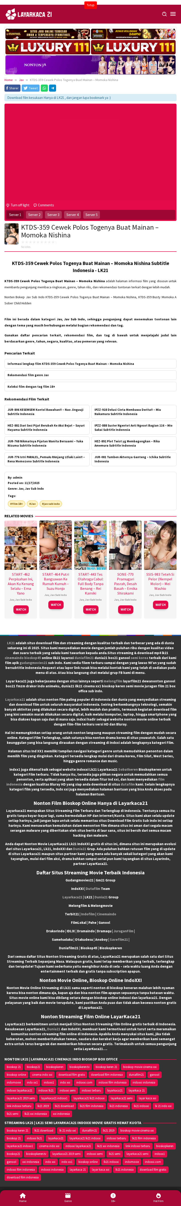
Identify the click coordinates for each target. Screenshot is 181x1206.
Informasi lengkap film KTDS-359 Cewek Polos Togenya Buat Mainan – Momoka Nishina (71, 364)
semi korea (139, 658)
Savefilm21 (119, 939)
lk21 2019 (43, 1106)
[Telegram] (52, 88)
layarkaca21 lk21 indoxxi (89, 1098)
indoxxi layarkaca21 (19, 1090)
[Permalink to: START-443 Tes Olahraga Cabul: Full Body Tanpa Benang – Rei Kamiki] (90, 544)
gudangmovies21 (33, 662)
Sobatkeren (128, 769)
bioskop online (16, 1075)
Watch (21, 609)
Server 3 (53, 214)
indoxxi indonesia (144, 1082)
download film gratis (71, 1075)
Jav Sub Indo (23, 599)
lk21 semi (12, 1114)
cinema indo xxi (42, 1075)
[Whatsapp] (44, 88)
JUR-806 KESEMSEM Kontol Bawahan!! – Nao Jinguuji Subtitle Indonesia (45, 412)
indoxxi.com (84, 1082)
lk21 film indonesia (91, 1106)
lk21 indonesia (119, 1106)
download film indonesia (107, 1075)
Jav (12, 599)
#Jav (32, 503)
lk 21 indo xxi (163, 1106)
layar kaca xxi (147, 1098)
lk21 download (64, 1106)
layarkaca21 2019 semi (21, 1098)
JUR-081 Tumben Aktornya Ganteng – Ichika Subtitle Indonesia (133, 459)
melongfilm (113, 681)
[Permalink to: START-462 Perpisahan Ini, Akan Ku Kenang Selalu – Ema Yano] (20, 544)
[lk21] (28, 14)
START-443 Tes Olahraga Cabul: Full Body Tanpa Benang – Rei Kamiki (90, 583)
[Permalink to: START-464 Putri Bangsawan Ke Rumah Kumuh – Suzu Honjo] (55, 544)
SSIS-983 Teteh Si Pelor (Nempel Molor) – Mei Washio (160, 581)
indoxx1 (49, 1082)
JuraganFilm (123, 931)
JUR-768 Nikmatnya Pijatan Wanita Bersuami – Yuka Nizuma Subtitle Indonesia (45, 443)
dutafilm (128, 784)
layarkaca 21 (137, 1090)
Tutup (91, 5)
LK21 (11, 643)
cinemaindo (14, 658)
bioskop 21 (14, 1067)
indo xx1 (32, 1082)
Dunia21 (79, 849)
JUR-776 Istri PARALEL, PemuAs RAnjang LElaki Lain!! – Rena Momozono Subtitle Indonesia (46, 459)
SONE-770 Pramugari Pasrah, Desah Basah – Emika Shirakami (125, 583)
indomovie (14, 1082)
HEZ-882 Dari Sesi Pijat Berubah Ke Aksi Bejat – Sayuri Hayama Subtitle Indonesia (46, 428)
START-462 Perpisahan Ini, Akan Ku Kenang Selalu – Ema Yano (21, 583)
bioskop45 (32, 658)
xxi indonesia (61, 1114)
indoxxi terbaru (91, 1090)
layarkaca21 (115, 1090)
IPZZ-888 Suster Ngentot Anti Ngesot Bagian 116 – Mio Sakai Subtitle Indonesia (134, 428)
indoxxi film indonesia (113, 1082)
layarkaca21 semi (122, 1098)
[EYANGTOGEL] (47, 34)
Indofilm (88, 914)
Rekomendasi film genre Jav (28, 375)
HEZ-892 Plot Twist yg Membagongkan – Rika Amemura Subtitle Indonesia (127, 443)
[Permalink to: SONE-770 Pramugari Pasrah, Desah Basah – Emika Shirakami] (125, 544)
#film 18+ (16, 503)
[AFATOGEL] (133, 34)
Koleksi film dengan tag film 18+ (31, 386)
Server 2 (34, 214)
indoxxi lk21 (45, 1090)
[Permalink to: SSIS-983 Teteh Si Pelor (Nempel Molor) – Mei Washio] (160, 544)
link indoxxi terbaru (19, 1106)
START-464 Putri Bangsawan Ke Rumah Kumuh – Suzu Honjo (55, 581)
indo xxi (65, 1082)
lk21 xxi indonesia (36, 1114)
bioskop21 (33, 1067)
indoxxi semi (68, 1090)
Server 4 (72, 214)
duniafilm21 (84, 658)
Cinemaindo (106, 914)
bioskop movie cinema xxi (140, 1067)
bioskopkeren (54, 1067)
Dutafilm (93, 888)
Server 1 (15, 214)
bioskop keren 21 (106, 1067)
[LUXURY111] (47, 47)
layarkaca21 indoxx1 (54, 1098)
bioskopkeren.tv (80, 1067)
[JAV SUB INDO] (90, 64)
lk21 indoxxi (141, 1106)
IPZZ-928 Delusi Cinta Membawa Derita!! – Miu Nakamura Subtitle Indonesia (128, 412)
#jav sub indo (51, 503)
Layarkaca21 (15, 699)
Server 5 (92, 214)
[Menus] (173, 14)
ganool (154, 1075)
